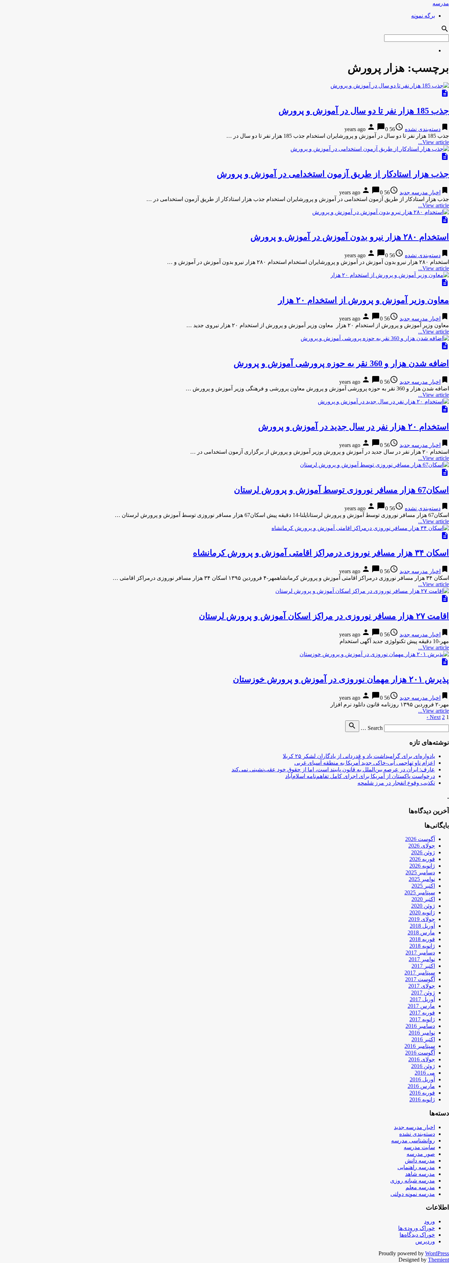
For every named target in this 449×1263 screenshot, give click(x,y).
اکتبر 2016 (423, 1039)
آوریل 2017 (422, 999)
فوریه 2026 (422, 859)
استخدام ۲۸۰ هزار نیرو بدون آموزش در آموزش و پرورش (349, 236)
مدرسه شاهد (420, 1174)
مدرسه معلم (420, 1187)
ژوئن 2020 (423, 906)
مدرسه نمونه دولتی (412, 1194)
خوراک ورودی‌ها (416, 1228)
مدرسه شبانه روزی (412, 1181)
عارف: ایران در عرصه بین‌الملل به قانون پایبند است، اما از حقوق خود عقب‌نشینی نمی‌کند (333, 769)
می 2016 (425, 1073)
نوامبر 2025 (422, 879)
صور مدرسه (421, 1154)
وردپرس (425, 1241)
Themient (438, 1260)
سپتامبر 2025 (419, 892)
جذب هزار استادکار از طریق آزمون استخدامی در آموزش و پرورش (333, 174)
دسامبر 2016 (420, 1026)
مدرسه (441, 3)
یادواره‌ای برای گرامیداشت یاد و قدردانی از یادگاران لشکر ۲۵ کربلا (359, 756)
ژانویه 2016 (422, 1099)
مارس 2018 (421, 932)
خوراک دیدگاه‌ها (417, 1235)
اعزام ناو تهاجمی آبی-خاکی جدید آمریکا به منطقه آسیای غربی (364, 763)
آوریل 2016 (422, 1079)
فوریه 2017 (422, 1013)
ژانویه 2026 (422, 866)
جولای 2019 (421, 919)
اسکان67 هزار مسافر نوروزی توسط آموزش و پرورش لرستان (341, 489)
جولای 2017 (421, 986)
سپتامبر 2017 (419, 973)
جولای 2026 (421, 846)
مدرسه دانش (420, 1161)
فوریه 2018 (422, 939)
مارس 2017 (421, 1006)
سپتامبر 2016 (419, 1046)
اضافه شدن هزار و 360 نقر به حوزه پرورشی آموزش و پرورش (341, 363)
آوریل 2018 (422, 926)
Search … (372, 728)
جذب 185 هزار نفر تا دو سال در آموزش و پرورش (364, 110)
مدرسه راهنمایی (416, 1167)
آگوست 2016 (420, 1053)
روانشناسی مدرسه (413, 1141)
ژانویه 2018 (422, 946)
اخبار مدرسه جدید (420, 192)
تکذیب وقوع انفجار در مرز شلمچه (396, 783)
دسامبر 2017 (420, 953)
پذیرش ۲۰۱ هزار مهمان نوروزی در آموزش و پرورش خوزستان (341, 679)
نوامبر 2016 (422, 1033)
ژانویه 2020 (422, 912)
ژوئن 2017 (423, 993)
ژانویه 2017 (422, 1019)
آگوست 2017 (420, 979)
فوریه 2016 (422, 1093)
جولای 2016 (421, 1059)
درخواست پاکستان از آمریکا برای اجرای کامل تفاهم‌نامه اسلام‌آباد (360, 776)
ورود (429, 1221)
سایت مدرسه (419, 1147)
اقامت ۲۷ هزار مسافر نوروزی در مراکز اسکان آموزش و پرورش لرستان (324, 616)
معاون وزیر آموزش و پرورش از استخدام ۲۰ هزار (363, 300)
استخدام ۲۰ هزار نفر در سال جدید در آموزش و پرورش (353, 426)
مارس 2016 (421, 1086)
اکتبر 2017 (423, 966)
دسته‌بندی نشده (423, 129)
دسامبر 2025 (420, 872)
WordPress (437, 1253)
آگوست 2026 (420, 839)
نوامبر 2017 (422, 959)
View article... (433, 142)
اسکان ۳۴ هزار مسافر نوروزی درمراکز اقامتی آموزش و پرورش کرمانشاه (321, 552)
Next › (434, 717)
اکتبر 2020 (423, 899)
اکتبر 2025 (423, 886)
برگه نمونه (423, 16)
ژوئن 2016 (423, 1066)
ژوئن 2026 (423, 852)
